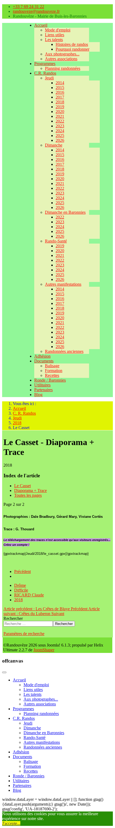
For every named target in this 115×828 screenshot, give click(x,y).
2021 (60, 116)
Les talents (54, 39)
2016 (60, 92)
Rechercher (13, 618)
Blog (38, 394)
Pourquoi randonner (72, 49)
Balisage (52, 365)
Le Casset (22, 485)
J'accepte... (11, 823)
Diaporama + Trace (30, 490)
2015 (60, 87)
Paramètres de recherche (23, 633)
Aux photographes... (62, 54)
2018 (60, 102)
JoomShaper (43, 650)
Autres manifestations (63, 284)
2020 (60, 111)
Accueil (40, 25)
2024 (60, 130)
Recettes (52, 375)
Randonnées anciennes (64, 351)
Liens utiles (54, 35)
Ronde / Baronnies (50, 380)
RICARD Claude (29, 595)
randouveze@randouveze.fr (36, 11)
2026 (60, 140)
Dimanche (53, 145)
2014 (60, 82)
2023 (60, 126)
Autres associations (61, 58)
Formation (53, 370)
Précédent (22, 571)
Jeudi (49, 78)
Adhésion (42, 356)
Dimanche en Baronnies (65, 212)
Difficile (21, 590)
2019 (60, 106)
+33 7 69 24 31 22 (28, 6)
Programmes (44, 63)
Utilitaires (42, 385)
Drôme (20, 585)
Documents (43, 361)
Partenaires (43, 389)
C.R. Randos (45, 73)
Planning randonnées (62, 68)
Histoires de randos (72, 44)
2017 (60, 97)
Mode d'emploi (57, 30)
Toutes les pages (28, 495)
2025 (60, 135)
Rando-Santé (56, 241)
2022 (60, 121)
